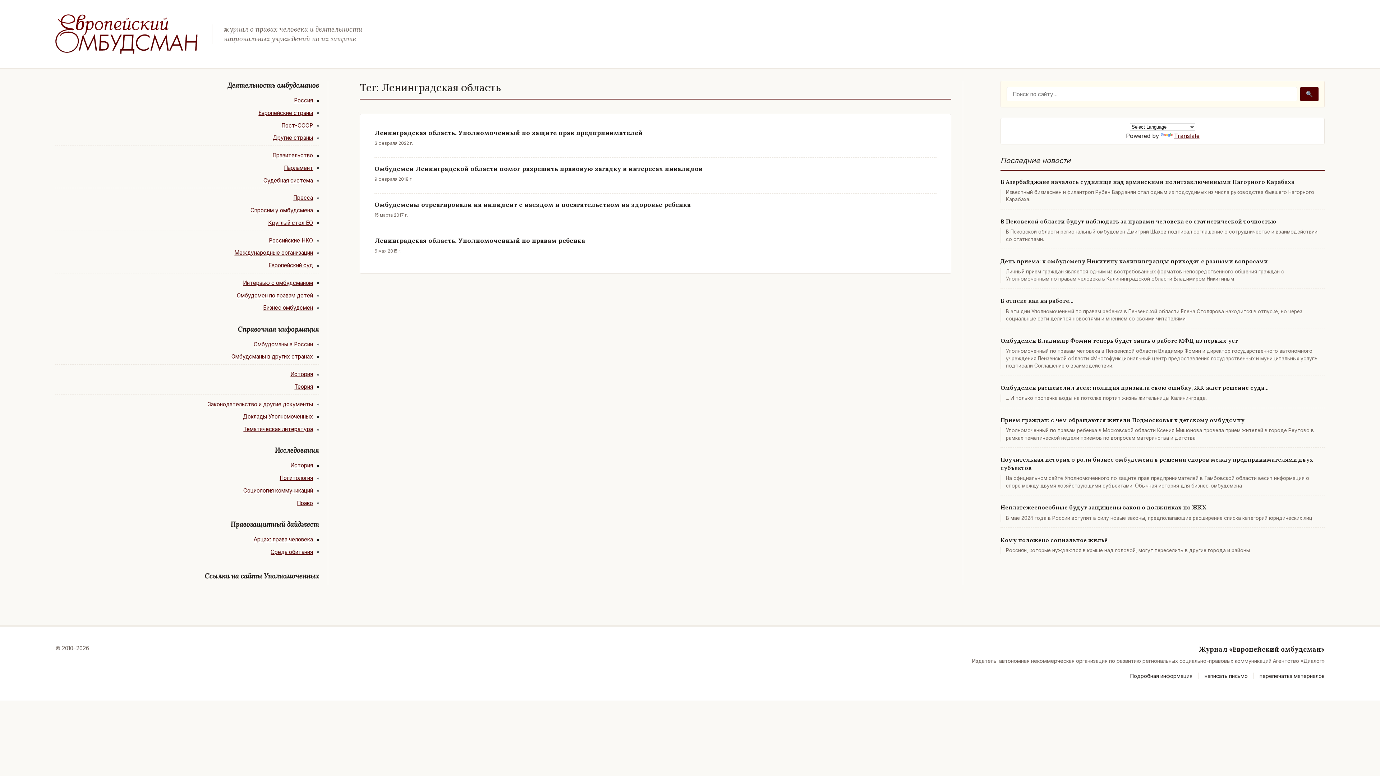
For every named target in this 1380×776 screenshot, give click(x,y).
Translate (1187, 135)
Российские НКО (291, 240)
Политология (296, 478)
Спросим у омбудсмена (281, 210)
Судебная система (288, 180)
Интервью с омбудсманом (278, 283)
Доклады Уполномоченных (278, 416)
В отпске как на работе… (1036, 300)
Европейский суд (290, 265)
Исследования (297, 450)
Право (305, 503)
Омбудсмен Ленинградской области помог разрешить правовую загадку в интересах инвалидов (538, 169)
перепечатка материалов (1292, 676)
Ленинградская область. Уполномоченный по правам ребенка (479, 240)
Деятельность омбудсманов (273, 85)
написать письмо (1226, 676)
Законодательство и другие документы (260, 404)
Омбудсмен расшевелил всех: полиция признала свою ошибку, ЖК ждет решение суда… (1134, 387)
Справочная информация (278, 329)
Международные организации (273, 252)
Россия (303, 100)
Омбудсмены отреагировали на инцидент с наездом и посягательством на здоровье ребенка (532, 204)
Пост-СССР (297, 125)
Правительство (292, 155)
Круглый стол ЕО (290, 223)
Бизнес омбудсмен (288, 307)
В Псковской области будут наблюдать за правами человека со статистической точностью (1138, 221)
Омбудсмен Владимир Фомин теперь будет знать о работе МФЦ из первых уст (1119, 340)
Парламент (298, 168)
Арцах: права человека (283, 539)
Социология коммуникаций (278, 490)
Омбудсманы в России (283, 344)
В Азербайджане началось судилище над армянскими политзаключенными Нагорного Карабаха (1147, 181)
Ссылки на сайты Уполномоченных (262, 576)
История (301, 374)
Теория (303, 386)
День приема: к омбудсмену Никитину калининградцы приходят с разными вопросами (1134, 261)
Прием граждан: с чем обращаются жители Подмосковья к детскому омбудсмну (1122, 420)
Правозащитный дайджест (275, 524)
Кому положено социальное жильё (1054, 540)
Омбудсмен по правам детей (275, 295)
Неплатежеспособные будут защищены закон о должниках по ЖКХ (1103, 507)
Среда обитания (292, 552)
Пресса (303, 197)
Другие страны (293, 137)
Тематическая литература (278, 429)
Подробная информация (1161, 676)
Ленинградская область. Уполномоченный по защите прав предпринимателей (508, 133)
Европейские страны (285, 113)
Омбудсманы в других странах (272, 356)
